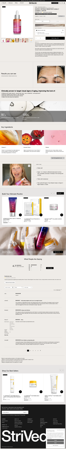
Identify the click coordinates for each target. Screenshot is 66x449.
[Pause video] (29, 166)
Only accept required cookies (60, 429)
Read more (39, 304)
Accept (55, 440)
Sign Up (24, 412)
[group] (12, 211)
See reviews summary (47, 12)
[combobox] (18, 287)
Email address (6, 412)
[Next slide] (54, 193)
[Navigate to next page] (40, 350)
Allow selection (55, 445)
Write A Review (49, 268)
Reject (55, 442)
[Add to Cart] (20, 214)
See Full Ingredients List (57, 158)
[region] (55, 438)
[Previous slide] (51, 193)
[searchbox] (8, 287)
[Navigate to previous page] (26, 350)
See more (6, 334)
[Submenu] (1, 2)
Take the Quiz (57, 251)
